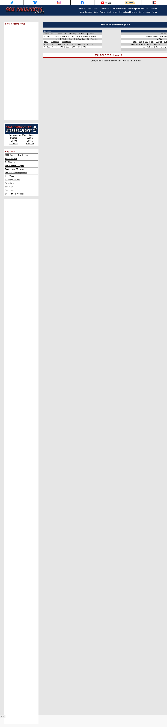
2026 (46, 44)
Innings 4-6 (145, 44)
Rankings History (12, 180)
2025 (52, 44)
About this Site (11, 159)
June (146, 42)
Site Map (9, 187)
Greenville (84, 36)
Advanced (55, 42)
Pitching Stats (61, 34)
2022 (72, 44)
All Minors (48, 36)
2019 (92, 44)
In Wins (160, 39)
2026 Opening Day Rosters (16, 155)
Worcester (66, 36)
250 (79, 47)
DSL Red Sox (79, 39)
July (152, 42)
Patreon (13, 138)
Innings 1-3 (134, 44)
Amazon (30, 144)
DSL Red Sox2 (92, 39)
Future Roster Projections (16, 173)
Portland (75, 36)
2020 (86, 44)
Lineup (91, 34)
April (134, 42)
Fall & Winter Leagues (14, 166)
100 (61, 47)
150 (67, 47)
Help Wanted (10, 176)
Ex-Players (10, 162)
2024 (59, 44)
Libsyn (14, 141)
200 (73, 47)
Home (163, 34)
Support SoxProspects (14, 194)
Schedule (82, 34)
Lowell (57, 39)
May (140, 42)
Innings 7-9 (156, 44)
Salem (93, 36)
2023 (66, 44)
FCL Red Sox (67, 39)
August (159, 42)
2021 (79, 44)
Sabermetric (66, 42)
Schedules (9, 183)
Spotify (30, 141)
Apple (30, 138)
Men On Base (148, 47)
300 (84, 47)
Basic (46, 42)
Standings (9, 190)
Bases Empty (161, 47)
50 (56, 47)
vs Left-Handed (151, 36)
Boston (56, 36)
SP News (13, 144)
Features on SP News (14, 169)
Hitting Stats (48, 34)
